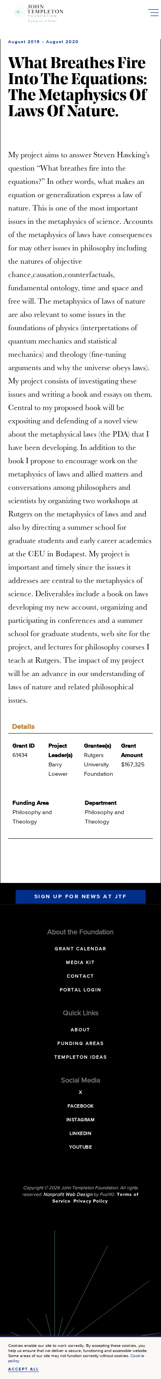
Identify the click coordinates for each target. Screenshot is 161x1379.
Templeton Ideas (80, 1057)
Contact (80, 976)
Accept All (23, 1369)
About (80, 1030)
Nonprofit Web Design (67, 1194)
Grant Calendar (80, 949)
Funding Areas (80, 1043)
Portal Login (81, 990)
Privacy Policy (90, 1201)
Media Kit (80, 962)
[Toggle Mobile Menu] (153, 12)
